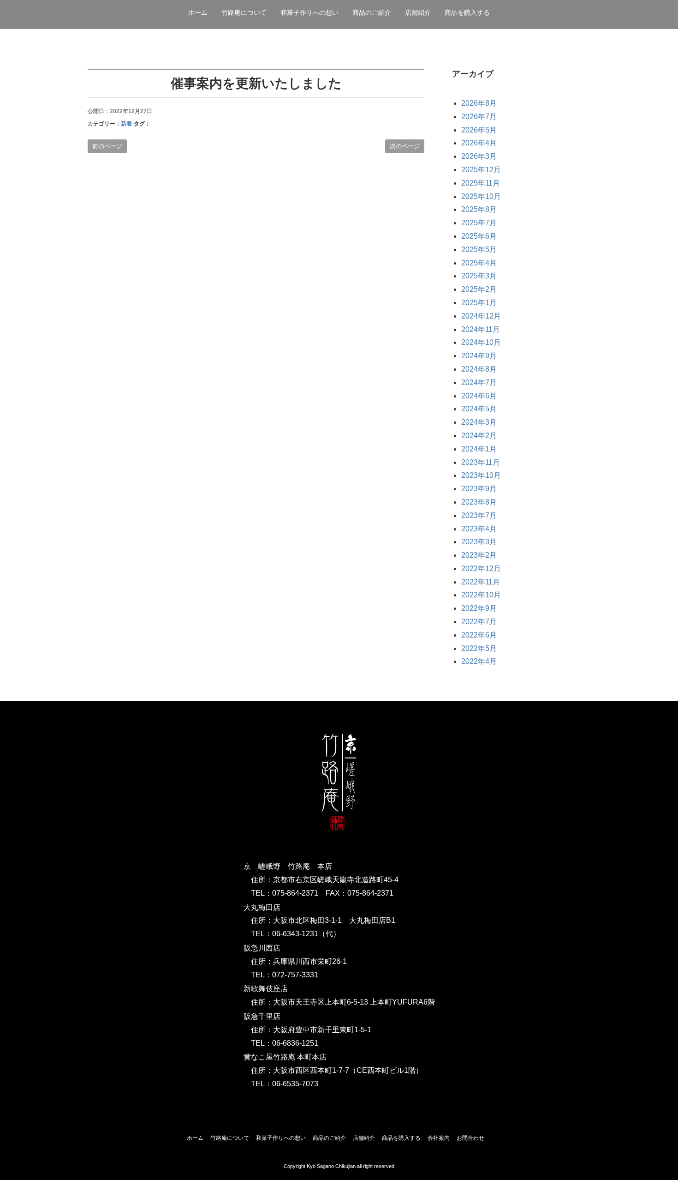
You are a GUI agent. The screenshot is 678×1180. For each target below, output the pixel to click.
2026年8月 (479, 103)
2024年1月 (479, 449)
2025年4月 (479, 263)
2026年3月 (479, 156)
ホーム (198, 12)
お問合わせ (470, 1138)
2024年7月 (479, 382)
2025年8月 (479, 209)
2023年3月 (479, 542)
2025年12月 (481, 170)
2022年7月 (479, 622)
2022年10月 (481, 595)
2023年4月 (479, 529)
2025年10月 (481, 196)
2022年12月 (481, 568)
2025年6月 (479, 236)
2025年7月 (479, 223)
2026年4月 (479, 143)
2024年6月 (479, 396)
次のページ (405, 146)
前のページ (107, 146)
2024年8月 (479, 369)
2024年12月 (481, 316)
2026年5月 (479, 130)
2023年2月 (479, 555)
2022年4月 (479, 661)
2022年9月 (479, 608)
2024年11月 (480, 329)
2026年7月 (479, 116)
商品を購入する (467, 12)
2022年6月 (479, 635)
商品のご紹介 (371, 12)
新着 (126, 123)
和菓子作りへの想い (309, 12)
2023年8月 (479, 502)
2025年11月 (480, 183)
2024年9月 (479, 356)
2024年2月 (479, 435)
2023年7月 (479, 515)
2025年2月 (479, 289)
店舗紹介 (364, 1138)
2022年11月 (480, 582)
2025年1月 (479, 303)
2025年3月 (479, 276)
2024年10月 (481, 342)
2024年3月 (479, 422)
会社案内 (439, 1138)
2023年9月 (479, 489)
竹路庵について (244, 12)
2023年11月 (480, 462)
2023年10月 (481, 475)
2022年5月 (479, 648)
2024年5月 (479, 409)
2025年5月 (479, 249)
